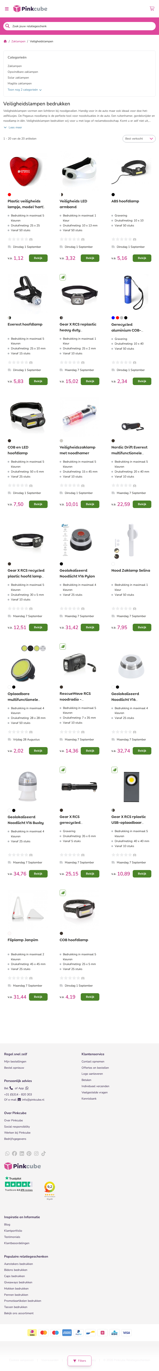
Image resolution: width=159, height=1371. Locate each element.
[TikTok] (43, 1153)
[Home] (5, 41)
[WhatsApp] (7, 1153)
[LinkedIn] (22, 1153)
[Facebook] (14, 1153)
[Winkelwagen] (152, 9)
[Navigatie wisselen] (6, 9)
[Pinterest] (29, 1153)
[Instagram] (36, 1153)
